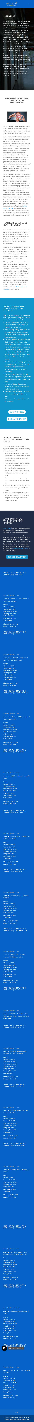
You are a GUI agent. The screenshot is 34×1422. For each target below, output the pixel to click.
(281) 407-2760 (13, 980)
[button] (4, 1348)
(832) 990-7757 (13, 683)
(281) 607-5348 (13, 1077)
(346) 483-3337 (13, 1195)
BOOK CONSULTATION (17, 557)
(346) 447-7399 (13, 1336)
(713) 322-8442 (13, 624)
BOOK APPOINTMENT (17, 419)
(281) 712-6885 (13, 1395)
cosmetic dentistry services (20, 548)
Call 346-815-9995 (17, 412)
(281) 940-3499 (13, 1277)
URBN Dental (7, 528)
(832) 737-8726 (13, 921)
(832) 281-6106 (13, 742)
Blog (16, 1412)
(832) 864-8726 (13, 1136)
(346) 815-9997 (13, 862)
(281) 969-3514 (13, 801)
